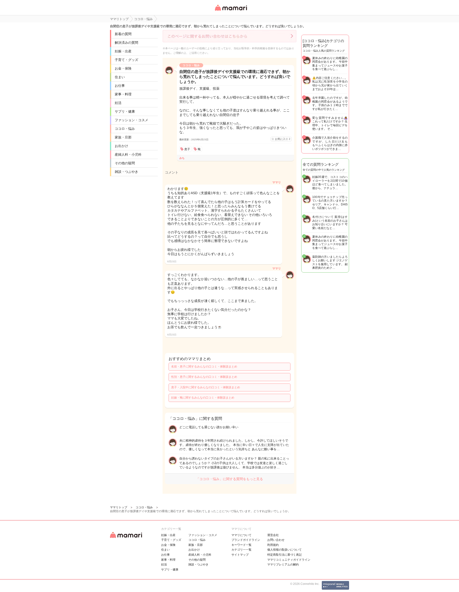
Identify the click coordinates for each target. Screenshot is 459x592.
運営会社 (273, 535)
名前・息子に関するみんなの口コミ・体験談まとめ (204, 366)
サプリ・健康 (125, 111)
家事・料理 (123, 94)
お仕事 (120, 86)
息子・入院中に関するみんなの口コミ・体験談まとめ (205, 387)
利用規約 (273, 545)
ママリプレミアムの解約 (283, 564)
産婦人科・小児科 (128, 154)
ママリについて (241, 535)
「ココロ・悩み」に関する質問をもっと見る (229, 479)
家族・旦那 (123, 137)
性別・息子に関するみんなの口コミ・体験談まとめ (204, 376)
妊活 (118, 103)
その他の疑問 (125, 163)
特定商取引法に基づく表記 (284, 554)
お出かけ (121, 146)
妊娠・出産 (123, 51)
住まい (120, 77)
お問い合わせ (275, 540)
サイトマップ (240, 554)
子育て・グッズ (126, 60)
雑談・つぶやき (126, 172)
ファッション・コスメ (131, 120)
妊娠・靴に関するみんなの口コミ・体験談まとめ (202, 397)
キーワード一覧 (241, 545)
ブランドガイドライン (245, 540)
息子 (187, 149)
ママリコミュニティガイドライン (288, 559)
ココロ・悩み (125, 129)
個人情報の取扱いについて (284, 549)
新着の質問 (123, 34)
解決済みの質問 (126, 42)
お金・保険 (123, 68)
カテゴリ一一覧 (241, 549)
